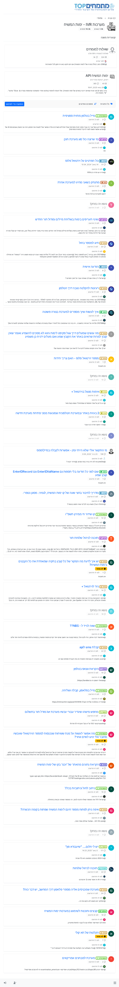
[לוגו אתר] (94, 6)
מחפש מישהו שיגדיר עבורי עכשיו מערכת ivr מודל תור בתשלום (65, 712)
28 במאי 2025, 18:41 (96, 87)
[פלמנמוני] (105, 61)
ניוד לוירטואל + (93, 586)
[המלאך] (104, 546)
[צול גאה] (104, 123)
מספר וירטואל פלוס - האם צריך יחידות (80, 358)
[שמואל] (111, 451)
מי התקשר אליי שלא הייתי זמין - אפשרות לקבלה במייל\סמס (72, 450)
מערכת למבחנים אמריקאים (84, 958)
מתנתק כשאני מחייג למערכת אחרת (82, 182)
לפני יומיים (100, 61)
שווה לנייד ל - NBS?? (88, 625)
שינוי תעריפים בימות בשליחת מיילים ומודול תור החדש (70, 219)
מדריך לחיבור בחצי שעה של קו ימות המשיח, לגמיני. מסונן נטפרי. (64, 493)
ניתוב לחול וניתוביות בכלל (85, 788)
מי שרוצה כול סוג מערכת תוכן (85, 139)
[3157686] (111, 244)
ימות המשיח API (97, 76)
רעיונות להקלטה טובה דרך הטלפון (82, 288)
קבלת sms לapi (93, 647)
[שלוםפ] (111, 162)
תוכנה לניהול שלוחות (89, 868)
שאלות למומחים (97, 49)
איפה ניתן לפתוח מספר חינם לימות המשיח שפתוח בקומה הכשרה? (63, 809)
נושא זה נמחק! (98, 204)
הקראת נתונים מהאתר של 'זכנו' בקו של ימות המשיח (71, 764)
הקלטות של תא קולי (90, 932)
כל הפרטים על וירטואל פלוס (85, 160)
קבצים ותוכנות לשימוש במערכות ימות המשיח (75, 911)
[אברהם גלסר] (104, 458)
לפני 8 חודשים (93, 915)
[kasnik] (111, 220)
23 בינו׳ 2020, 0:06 (89, 454)
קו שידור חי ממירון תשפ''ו (85, 514)
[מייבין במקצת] (111, 313)
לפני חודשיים (97, 124)
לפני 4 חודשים (92, 497)
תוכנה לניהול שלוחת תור (88, 538)
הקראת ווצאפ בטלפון (90, 669)
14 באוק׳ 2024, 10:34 (90, 164)
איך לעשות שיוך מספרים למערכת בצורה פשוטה (74, 312)
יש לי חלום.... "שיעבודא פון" (85, 846)
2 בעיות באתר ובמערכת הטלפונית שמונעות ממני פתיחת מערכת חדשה (61, 413)
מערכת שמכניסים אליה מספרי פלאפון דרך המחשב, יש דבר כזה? (64, 889)
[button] (115, 983)
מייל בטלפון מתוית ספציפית (84, 115)
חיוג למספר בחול (92, 243)
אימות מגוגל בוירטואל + (88, 391)
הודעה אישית (94, 266)
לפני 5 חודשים (93, 673)
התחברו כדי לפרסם (14, 104)
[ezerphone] (111, 869)
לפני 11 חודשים (93, 292)
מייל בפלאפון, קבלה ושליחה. (83, 690)
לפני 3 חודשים (94, 119)
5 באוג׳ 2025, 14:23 (90, 850)
